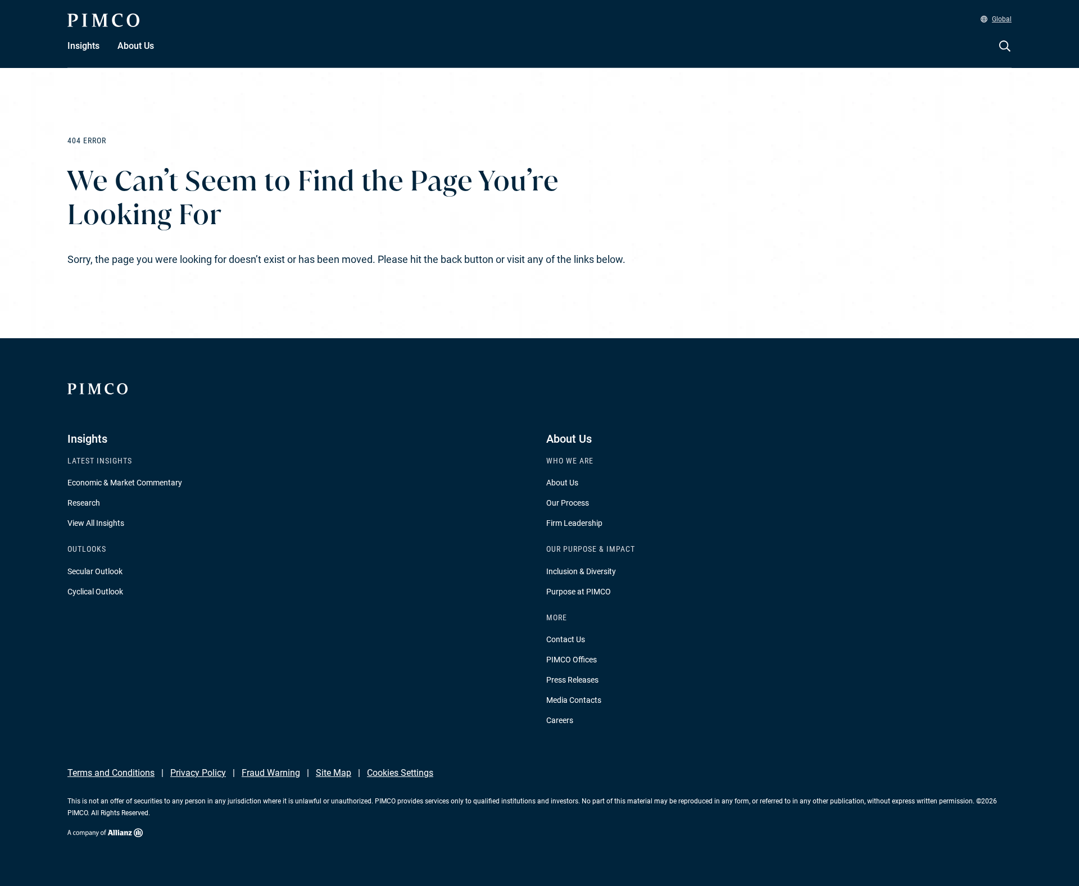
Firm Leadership (574, 523)
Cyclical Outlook (95, 591)
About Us (562, 482)
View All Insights (95, 523)
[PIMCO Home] (103, 20)
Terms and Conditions (111, 772)
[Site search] (1005, 53)
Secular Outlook (95, 571)
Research (83, 502)
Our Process (567, 502)
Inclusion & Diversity (581, 571)
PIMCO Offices (571, 659)
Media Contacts (573, 700)
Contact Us (565, 639)
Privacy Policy (198, 772)
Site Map (333, 772)
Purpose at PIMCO (578, 591)
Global (1002, 19)
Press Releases (572, 679)
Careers (559, 720)
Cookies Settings (400, 772)
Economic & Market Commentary (124, 482)
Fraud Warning (271, 772)
